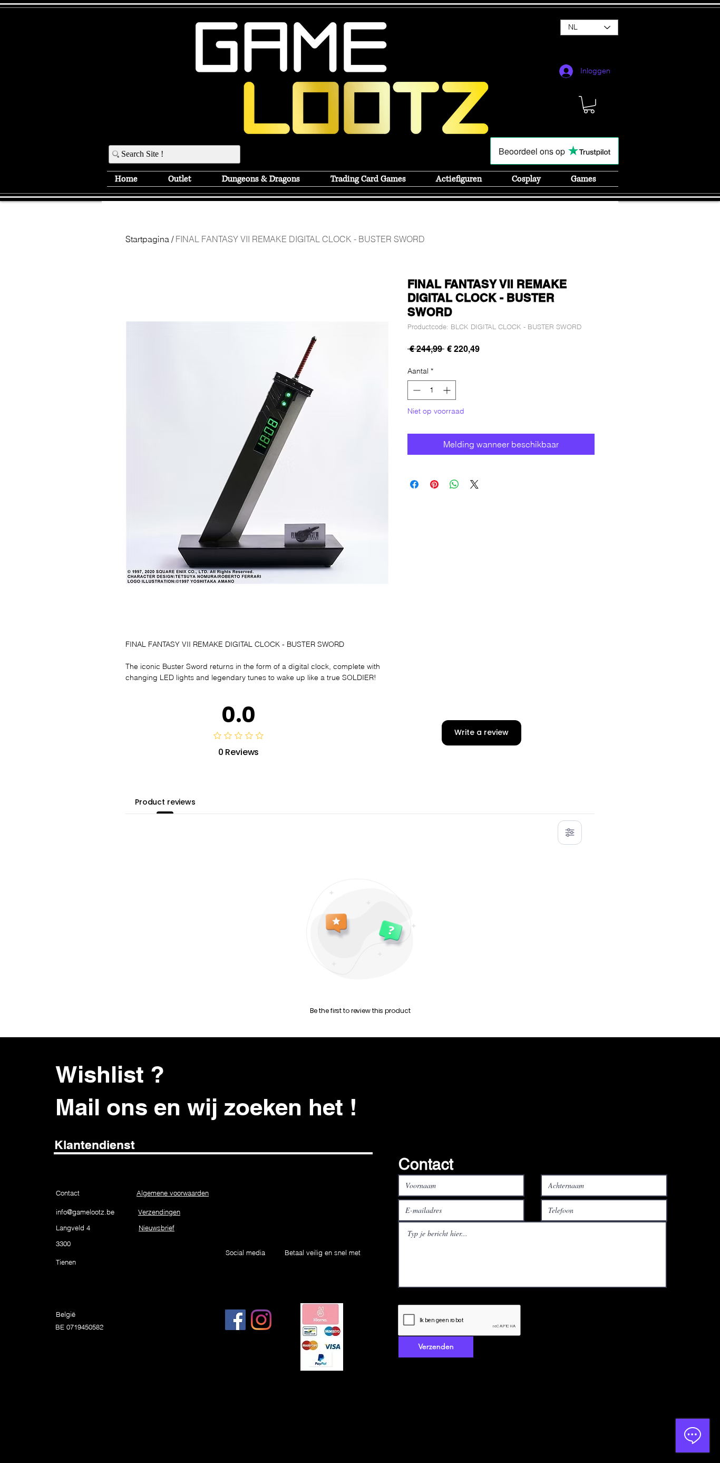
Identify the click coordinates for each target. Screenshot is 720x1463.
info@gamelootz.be (85, 1212)
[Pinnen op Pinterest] (434, 484)
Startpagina (147, 239)
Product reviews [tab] (165, 802)
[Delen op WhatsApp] (454, 484)
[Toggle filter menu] (570, 832)
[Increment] (447, 390)
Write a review (481, 732)
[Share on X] (474, 484)
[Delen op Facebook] (414, 484)
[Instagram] (261, 1319)
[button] (589, 104)
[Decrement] (415, 390)
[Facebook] (235, 1319)
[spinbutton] (431, 390)
